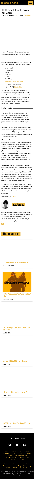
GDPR (8, 468)
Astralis (14, 196)
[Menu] (30, 3)
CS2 (16, 15)
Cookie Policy (24, 468)
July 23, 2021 (18, 87)
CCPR (15, 468)
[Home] (9, 2)
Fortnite (29, 453)
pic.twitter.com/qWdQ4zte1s (14, 81)
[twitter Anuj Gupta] (2, 224)
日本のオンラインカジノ (17, 459)
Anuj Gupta (27, 15)
